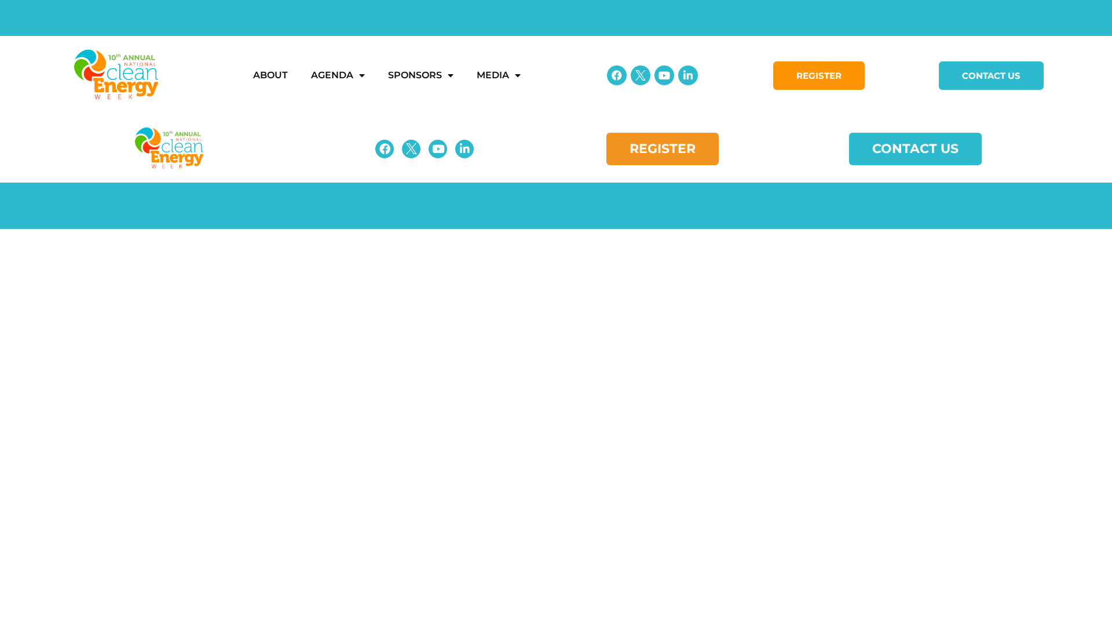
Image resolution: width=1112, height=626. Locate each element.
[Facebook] (616, 75)
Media (493, 75)
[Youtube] (664, 75)
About (270, 75)
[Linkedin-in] (688, 75)
